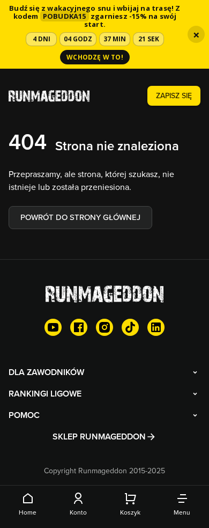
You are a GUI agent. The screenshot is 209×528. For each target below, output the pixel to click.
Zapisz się (174, 95)
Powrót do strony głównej (80, 217)
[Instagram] (104, 327)
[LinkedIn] (156, 327)
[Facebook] (78, 327)
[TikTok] (130, 327)
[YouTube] (53, 327)
